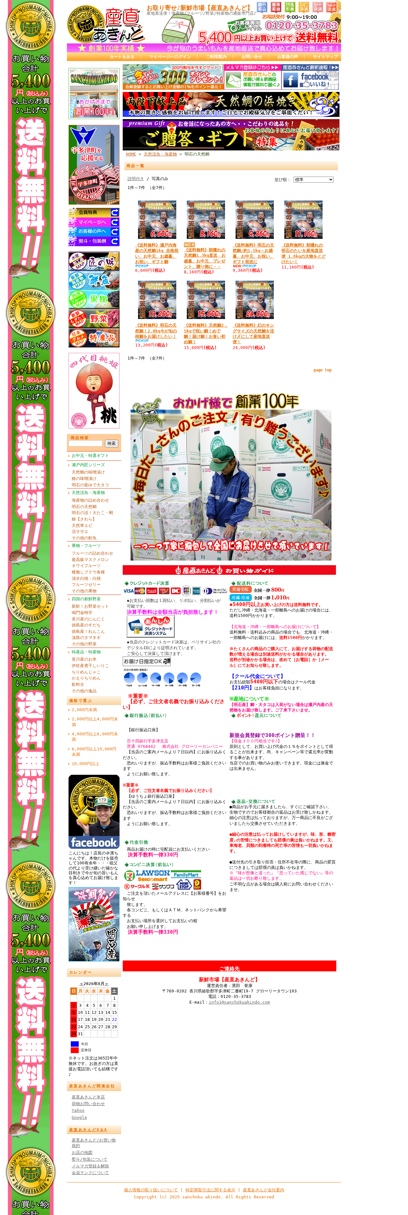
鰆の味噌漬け (84, 478)
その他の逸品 (84, 690)
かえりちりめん (86, 678)
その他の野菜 (84, 644)
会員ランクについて (90, 1172)
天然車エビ (82, 525)
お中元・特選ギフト (90, 455)
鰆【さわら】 (84, 519)
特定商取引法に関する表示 (210, 1190)
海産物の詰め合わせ (90, 500)
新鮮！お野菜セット (90, 606)
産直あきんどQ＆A (88, 1130)
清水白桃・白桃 (86, 578)
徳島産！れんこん (88, 631)
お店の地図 (82, 1152)
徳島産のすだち (86, 625)
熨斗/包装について (89, 1159)
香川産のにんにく (88, 619)
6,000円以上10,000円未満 (94, 752)
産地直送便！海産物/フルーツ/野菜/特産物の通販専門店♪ (201, 13)
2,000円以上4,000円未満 (95, 722)
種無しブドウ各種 (88, 572)
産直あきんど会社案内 (263, 1190)
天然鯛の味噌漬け (88, 472)
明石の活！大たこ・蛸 (92, 512)
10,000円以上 (85, 763)
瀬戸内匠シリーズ (88, 464)
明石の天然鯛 (84, 506)
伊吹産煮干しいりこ (90, 665)
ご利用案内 (216, 56)
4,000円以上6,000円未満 (95, 737)
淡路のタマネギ (86, 637)
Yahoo (78, 1110)
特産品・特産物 (86, 651)
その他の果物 (84, 591)
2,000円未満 (84, 709)
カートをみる (122, 56)
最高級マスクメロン (90, 559)
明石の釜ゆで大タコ (90, 484)
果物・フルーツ (86, 545)
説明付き (135, 178)
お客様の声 (287, 56)
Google (79, 1117)
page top (323, 370)
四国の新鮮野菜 (86, 598)
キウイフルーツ (86, 565)
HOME (131, 154)
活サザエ (80, 531)
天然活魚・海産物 (88, 492)
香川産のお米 (84, 659)
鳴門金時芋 (82, 612)
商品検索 (80, 438)
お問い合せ (252, 56)
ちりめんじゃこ (86, 672)
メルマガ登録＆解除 (90, 1166)
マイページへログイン (170, 56)
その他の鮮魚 (84, 537)
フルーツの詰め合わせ (92, 553)
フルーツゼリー (86, 584)
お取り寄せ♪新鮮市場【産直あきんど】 (200, 7)
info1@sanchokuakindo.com (239, 1002)
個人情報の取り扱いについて (151, 1190)
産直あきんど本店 (88, 1097)
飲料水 (78, 684)
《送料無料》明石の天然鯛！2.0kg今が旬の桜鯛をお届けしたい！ (156, 331)
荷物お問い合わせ (88, 1103)
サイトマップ (325, 56)
